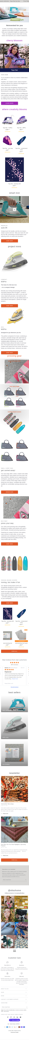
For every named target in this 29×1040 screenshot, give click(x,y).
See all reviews (14, 687)
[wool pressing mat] (7, 635)
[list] (14, 973)
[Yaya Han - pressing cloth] (14, 169)
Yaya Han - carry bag (8, 148)
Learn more (10, 103)
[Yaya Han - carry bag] (7, 140)
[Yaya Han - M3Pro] (21, 120)
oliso (12, 1030)
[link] (14, 683)
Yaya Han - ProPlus (7, 127)
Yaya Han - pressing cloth (14, 183)
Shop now (9, 240)
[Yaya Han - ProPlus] (7, 120)
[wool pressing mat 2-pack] (21, 635)
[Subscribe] (26, 879)
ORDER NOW (9, 492)
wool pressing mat (7, 643)
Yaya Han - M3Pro (21, 127)
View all (14, 651)
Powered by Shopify (14, 1032)
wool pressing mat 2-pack (21, 643)
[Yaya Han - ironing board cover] (21, 140)
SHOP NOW (9, 305)
